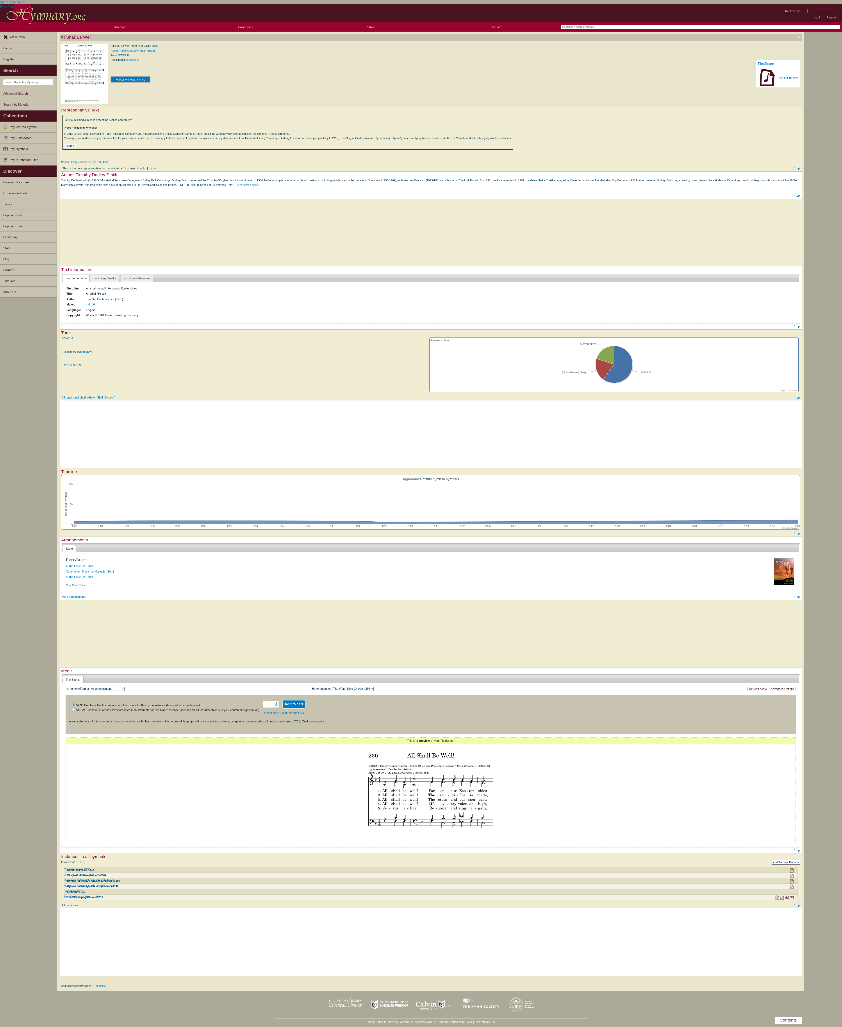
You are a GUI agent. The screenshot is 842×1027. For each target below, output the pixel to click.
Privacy (393, 1021)
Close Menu (18, 37)
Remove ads (792, 11)
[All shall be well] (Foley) (77, 351)
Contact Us (406, 1021)
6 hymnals (132, 59)
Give (470, 1021)
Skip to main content (12, 2)
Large (152, 168)
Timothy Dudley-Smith (100, 299)
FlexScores (73, 679)
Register (832, 17)
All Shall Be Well (788, 78)
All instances (70, 905)
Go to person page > (248, 185)
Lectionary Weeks (104, 278)
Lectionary (10, 237)
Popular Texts (12, 215)
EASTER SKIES (71, 365)
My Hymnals (19, 149)
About (370, 1021)
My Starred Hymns (24, 127)
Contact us (100, 986)
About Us (9, 292)
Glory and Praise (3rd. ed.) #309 (90, 162)
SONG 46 (67, 338)
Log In (7, 48)
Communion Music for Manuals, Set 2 (90, 571)
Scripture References (136, 278)
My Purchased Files (24, 160)
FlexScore (766, 64)
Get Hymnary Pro (485, 1021)
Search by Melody (15, 104)
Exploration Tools (15, 193)
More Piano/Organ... (76, 585)
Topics (7, 204)
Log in (817, 17)
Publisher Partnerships (451, 1021)
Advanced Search (15, 93)
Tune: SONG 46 (120, 55)
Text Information (76, 278)
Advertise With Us (425, 1021)
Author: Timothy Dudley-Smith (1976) (133, 50)
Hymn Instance (321, 688)
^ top (797, 168)
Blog (6, 259)
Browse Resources (16, 182)
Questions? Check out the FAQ (284, 713)
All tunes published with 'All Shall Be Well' (88, 397)
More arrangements (74, 596)
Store (371, 27)
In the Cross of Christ (79, 566)
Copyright (381, 1021)
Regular (141, 168)
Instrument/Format (77, 688)
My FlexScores (21, 138)
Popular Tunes (13, 226)
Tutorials (9, 281)
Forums (8, 270)
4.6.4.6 (90, 304)
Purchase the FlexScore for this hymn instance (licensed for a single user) (138, 705)
